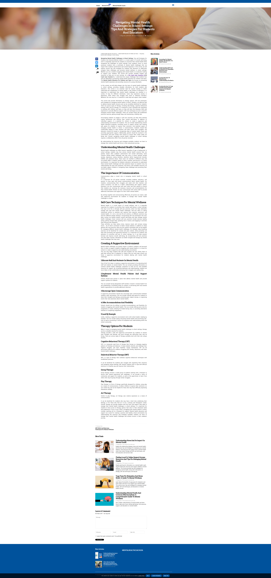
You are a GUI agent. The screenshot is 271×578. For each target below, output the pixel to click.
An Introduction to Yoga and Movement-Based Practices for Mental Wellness (166, 88)
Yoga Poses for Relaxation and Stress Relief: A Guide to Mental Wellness (129, 477)
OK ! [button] (148, 575)
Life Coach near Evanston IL (136, 75)
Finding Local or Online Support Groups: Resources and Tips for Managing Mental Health (131, 459)
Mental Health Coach (119, 5)
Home (98, 5)
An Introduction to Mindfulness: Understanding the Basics (166, 79)
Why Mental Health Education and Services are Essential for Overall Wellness (110, 563)
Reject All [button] (166, 575)
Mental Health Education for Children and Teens (128, 53)
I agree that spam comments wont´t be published (109, 536)
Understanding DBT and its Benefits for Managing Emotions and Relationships (166, 70)
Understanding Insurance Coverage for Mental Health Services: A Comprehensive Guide (110, 555)
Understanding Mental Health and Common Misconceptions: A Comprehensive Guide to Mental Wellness (128, 495)
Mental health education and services (109, 53)
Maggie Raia (123, 35)
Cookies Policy (141, 575)
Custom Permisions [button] (156, 575)
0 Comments (148, 35)
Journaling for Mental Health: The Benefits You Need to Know (166, 61)
